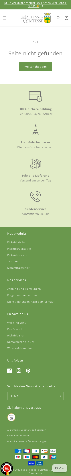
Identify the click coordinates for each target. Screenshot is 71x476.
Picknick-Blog (16, 335)
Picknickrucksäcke (19, 248)
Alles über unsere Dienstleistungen (26, 441)
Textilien (13, 261)
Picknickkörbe (16, 242)
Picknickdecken (17, 255)
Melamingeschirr (18, 267)
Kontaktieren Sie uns (21, 342)
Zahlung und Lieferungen (24, 289)
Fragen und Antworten (22, 295)
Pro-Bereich (15, 329)
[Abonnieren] (60, 396)
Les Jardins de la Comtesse (35, 469)
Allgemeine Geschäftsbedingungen (26, 429)
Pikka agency (35, 473)
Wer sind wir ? (16, 322)
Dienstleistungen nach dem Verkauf (31, 301)
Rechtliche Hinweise (18, 435)
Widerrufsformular (19, 348)
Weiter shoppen (35, 66)
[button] (5, 18)
